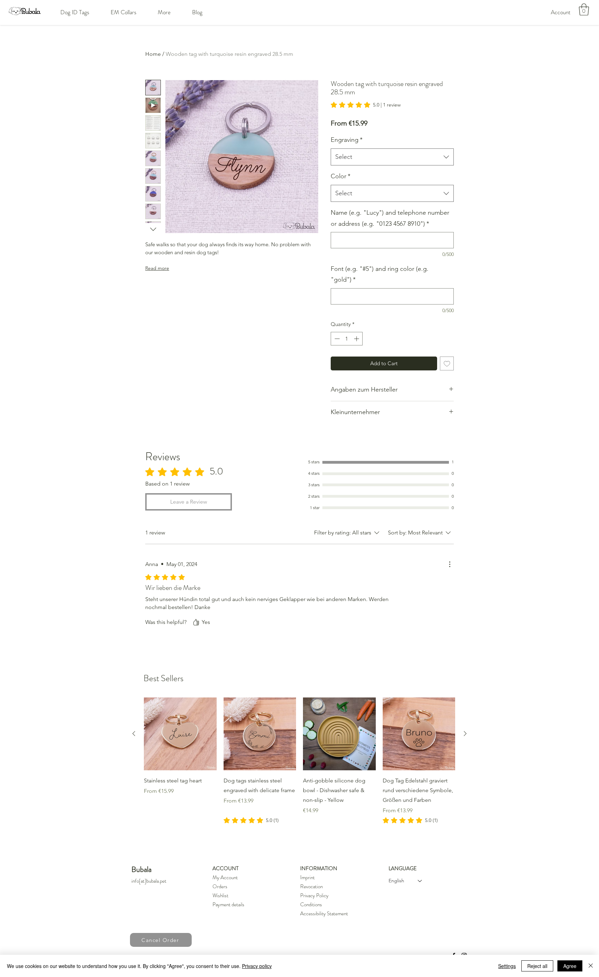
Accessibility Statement (324, 913)
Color (340, 176)
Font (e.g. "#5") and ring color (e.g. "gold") (379, 274)
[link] (366, 105)
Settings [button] (507, 965)
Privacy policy (257, 965)
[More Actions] (449, 564)
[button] (74, 12)
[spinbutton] (347, 338)
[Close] (591, 965)
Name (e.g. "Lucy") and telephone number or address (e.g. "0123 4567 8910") (390, 218)
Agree (569, 965)
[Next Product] (465, 733)
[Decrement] (336, 338)
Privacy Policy (314, 895)
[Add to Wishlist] (447, 364)
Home (153, 54)
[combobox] (392, 157)
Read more (157, 268)
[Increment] (357, 338)
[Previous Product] (134, 733)
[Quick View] (180, 733)
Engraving (347, 140)
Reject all (537, 965)
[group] (299, 761)
